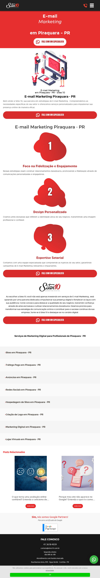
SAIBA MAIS (26, 506)
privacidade (50, 570)
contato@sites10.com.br (50, 548)
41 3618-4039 (50, 544)
